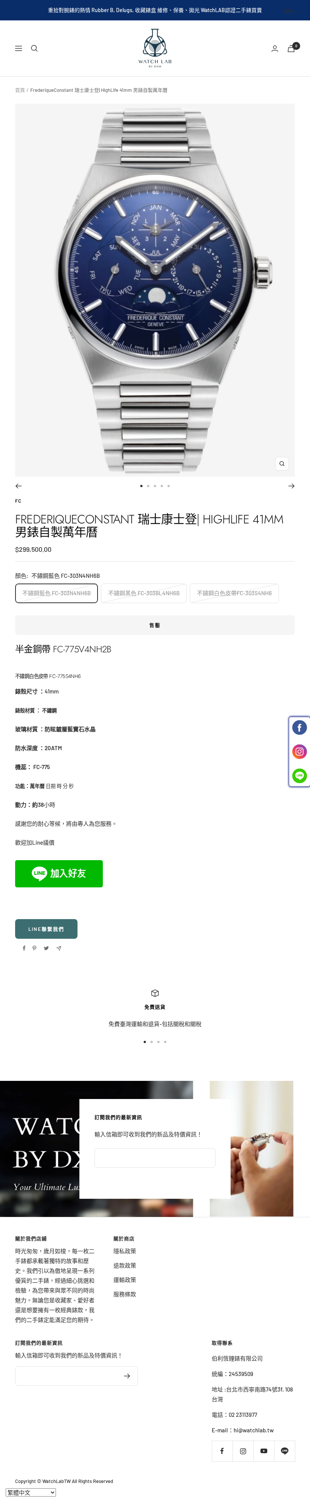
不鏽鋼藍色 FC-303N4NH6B (56, 593)
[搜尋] (34, 48)
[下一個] (291, 486)
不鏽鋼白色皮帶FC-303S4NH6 (234, 593)
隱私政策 (124, 1251)
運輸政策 (124, 1279)
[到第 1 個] (141, 486)
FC (18, 501)
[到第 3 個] (155, 486)
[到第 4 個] (162, 486)
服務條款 (124, 1294)
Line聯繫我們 (46, 929)
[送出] (127, 1376)
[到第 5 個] (168, 486)
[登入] (274, 48)
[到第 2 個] (148, 486)
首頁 (20, 90)
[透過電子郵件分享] (58, 948)
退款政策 (124, 1265)
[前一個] (18, 486)
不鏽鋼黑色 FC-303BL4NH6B (144, 593)
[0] (291, 48)
